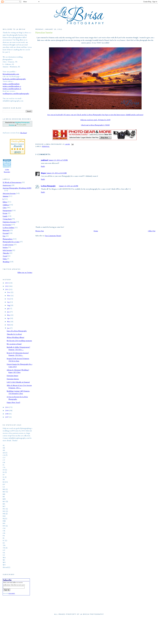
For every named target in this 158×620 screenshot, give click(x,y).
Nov (9, 295)
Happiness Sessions (9, 222)
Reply (43, 166)
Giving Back (7, 219)
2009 (7, 410)
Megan (43, 173)
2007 (7, 417)
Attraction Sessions (9, 193)
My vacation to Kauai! (14, 344)
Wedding (6, 262)
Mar (9, 322)
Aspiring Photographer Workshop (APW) (17, 188)
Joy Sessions (7, 225)
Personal (46, 146)
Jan (8, 328)
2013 (7, 283)
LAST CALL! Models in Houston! (18, 382)
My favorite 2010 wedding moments (19, 341)
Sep (8, 302)
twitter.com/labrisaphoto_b (12, 89)
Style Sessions (7, 250)
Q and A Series (8, 245)
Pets (4, 236)
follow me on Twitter (25, 272)
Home (96, 231)
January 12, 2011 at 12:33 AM (56, 173)
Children (6, 205)
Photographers (7, 239)
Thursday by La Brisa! (14, 334)
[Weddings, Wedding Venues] (17, 141)
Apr (8, 318)
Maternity (6, 230)
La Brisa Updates (8, 227)
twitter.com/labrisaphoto (11, 84)
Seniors (5, 247)
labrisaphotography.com (11, 74)
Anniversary (7, 185)
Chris (4, 207)
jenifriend (44, 160)
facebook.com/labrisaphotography (14, 79)
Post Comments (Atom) (53, 236)
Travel (5, 256)
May (9, 315)
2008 (7, 414)
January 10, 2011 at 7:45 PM (58, 160)
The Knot (23, 133)
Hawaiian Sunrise (44, 32)
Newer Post (39, 231)
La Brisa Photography (48, 186)
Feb (8, 325)
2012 (7, 286)
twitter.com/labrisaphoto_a (12, 86)
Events (5, 213)
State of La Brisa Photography (17, 331)
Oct (8, 299)
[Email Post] (72, 144)
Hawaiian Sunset (12, 376)
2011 (7, 289)
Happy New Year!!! (13, 402)
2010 (7, 407)
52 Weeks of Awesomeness (12, 182)
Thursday (6, 253)
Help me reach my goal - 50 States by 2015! (95, 120)
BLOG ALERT (12, 593)
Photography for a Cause (11, 242)
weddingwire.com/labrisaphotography (16, 93)
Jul (8, 309)
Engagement (7, 210)
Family (5, 216)
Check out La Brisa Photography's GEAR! (95, 125)
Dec (9, 292)
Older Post (151, 231)
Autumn (5, 196)
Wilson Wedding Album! (15, 337)
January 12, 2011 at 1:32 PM (68, 186)
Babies (5, 202)
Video (5, 259)
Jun (8, 312)
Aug (9, 305)
